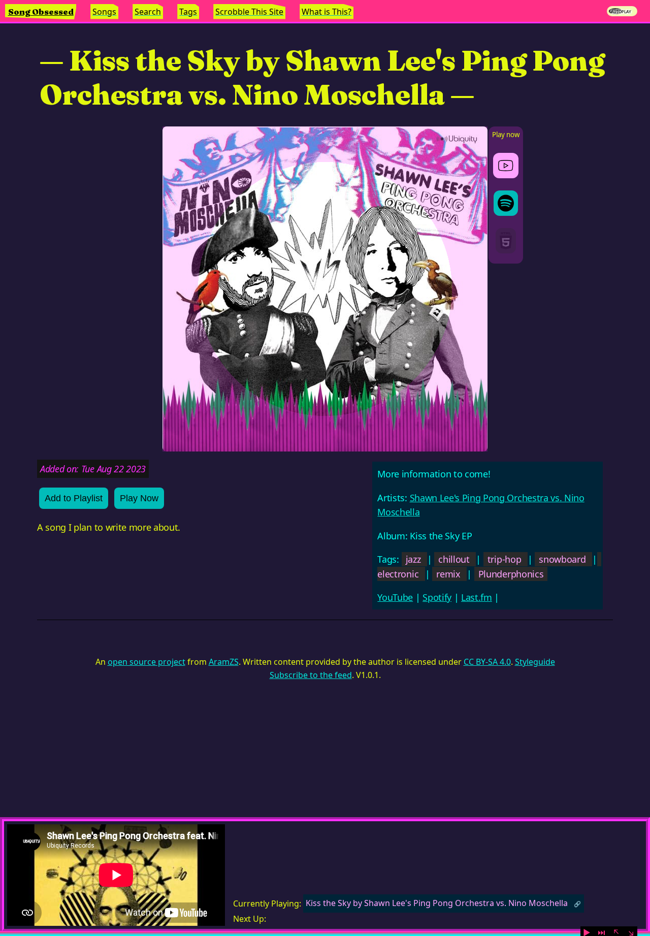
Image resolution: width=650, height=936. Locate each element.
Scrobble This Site (249, 11)
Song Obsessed (41, 12)
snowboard (562, 559)
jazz (413, 559)
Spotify (436, 597)
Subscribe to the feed (311, 675)
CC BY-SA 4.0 (487, 661)
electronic (397, 574)
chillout (453, 559)
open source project (146, 661)
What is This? (326, 11)
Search (148, 11)
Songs (104, 11)
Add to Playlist (74, 498)
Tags (188, 11)
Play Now (139, 498)
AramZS (224, 661)
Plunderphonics (511, 574)
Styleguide (535, 661)
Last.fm (476, 597)
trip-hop (504, 559)
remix (448, 574)
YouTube (395, 597)
